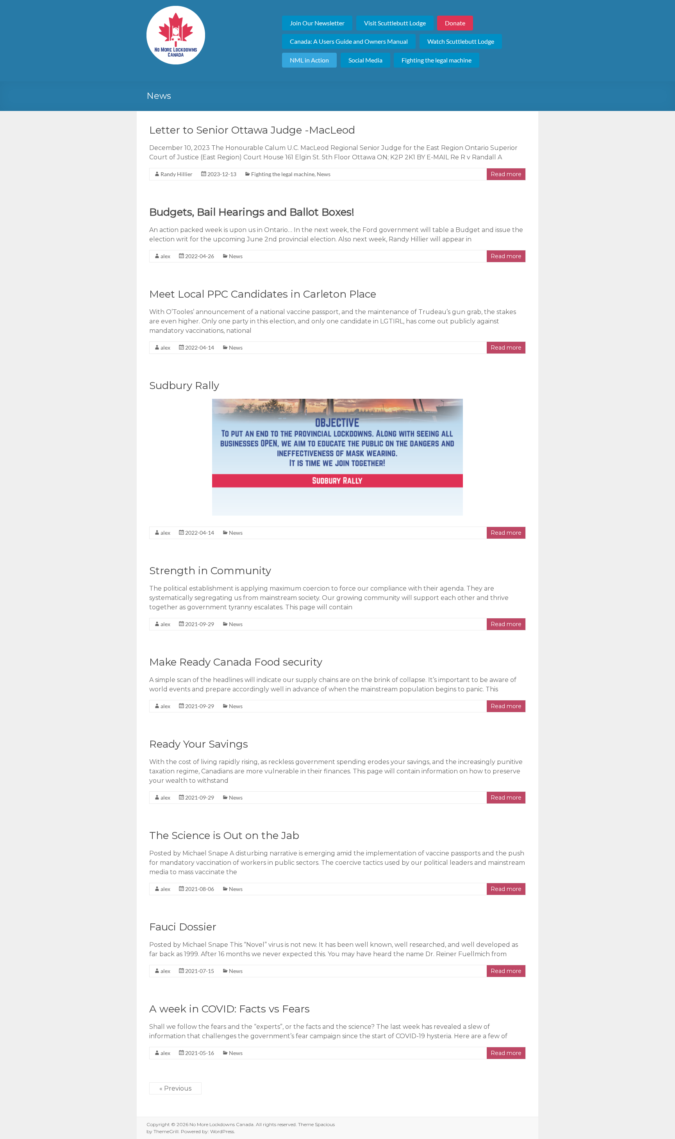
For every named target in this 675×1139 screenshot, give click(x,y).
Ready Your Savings (198, 744)
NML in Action (309, 60)
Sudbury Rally (184, 385)
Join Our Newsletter (317, 23)
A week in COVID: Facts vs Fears (229, 1009)
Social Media (365, 60)
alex (165, 256)
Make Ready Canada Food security (235, 662)
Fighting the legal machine (436, 60)
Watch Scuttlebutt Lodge (460, 41)
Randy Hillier (177, 174)
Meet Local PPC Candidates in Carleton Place (262, 294)
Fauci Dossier (182, 927)
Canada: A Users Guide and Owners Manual (349, 41)
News (323, 174)
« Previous (175, 1088)
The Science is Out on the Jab (224, 835)
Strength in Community (210, 570)
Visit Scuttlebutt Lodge (395, 23)
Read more (506, 174)
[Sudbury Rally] (337, 402)
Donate (455, 23)
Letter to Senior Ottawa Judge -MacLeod (252, 130)
